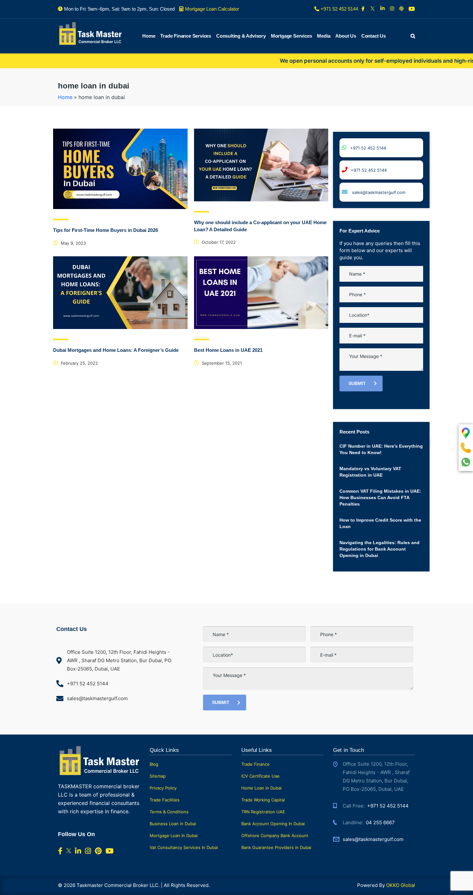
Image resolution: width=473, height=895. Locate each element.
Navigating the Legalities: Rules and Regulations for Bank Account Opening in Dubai (379, 549)
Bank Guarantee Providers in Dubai (276, 847)
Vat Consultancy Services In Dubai (184, 847)
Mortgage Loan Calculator (212, 9)
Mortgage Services (291, 36)
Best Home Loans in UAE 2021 (228, 350)
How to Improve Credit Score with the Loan (380, 523)
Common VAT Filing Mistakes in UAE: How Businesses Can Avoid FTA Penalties (380, 498)
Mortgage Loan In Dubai (174, 835)
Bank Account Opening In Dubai (273, 823)
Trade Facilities (165, 799)
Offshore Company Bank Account (274, 835)
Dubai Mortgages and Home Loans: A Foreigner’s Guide (116, 350)
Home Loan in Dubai (261, 787)
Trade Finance (255, 764)
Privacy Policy (163, 787)
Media (323, 36)
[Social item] (363, 9)
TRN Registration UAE (263, 811)
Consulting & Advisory (241, 36)
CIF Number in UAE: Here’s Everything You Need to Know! (381, 449)
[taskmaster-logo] (90, 33)
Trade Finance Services (185, 36)
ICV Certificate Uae (260, 776)
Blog (154, 764)
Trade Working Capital (263, 799)
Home (148, 36)
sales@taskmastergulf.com (378, 192)
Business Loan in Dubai (173, 823)
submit (357, 383)
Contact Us (373, 36)
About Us (345, 36)
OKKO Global (400, 885)
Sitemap (158, 776)
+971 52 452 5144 (368, 148)
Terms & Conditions (169, 811)
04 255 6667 (380, 822)
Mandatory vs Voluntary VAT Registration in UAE (370, 472)
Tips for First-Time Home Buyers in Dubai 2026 (105, 230)
